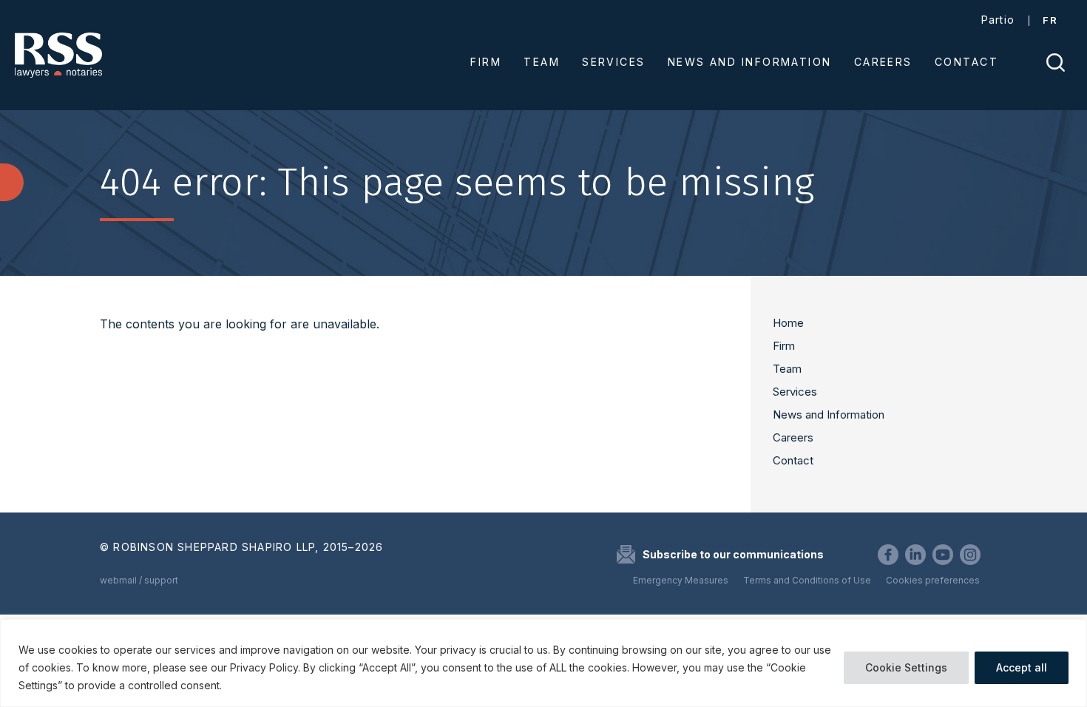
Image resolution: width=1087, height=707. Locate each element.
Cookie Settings (906, 667)
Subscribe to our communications (733, 554)
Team (787, 369)
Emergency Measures (680, 580)
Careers (793, 437)
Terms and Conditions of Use (807, 580)
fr (1050, 20)
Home (788, 323)
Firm (784, 346)
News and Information (828, 414)
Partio (998, 19)
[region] (543, 663)
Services (795, 392)
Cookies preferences (933, 580)
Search (1055, 62)
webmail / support (139, 580)
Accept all (1021, 667)
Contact (793, 460)
